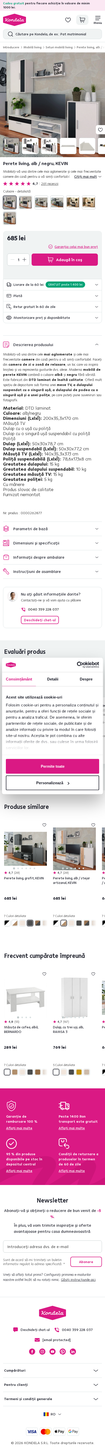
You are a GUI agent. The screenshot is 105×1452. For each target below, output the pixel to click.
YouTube (52, 1352)
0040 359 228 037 (43, 609)
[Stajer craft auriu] (79, 1072)
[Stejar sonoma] (88, 202)
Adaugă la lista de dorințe (100, 129)
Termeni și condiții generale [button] (28, 1399)
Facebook (32, 1352)
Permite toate (52, 766)
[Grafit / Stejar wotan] (73, 202)
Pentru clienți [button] (16, 1384)
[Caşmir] (41, 202)
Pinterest (63, 1352)
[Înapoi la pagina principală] (14, 20)
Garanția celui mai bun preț (76, 247)
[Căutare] (9, 34)
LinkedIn (73, 1352)
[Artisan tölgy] (15, 1072)
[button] (52, 284)
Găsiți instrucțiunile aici (78, 1279)
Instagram (42, 1352)
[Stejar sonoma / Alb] (9, 218)
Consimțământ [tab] (19, 679)
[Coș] (82, 20)
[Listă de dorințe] (68, 20)
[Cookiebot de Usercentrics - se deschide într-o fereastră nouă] (77, 665)
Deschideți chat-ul (40, 620)
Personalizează (49, 783)
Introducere (11, 47)
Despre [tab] (86, 679)
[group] (52, 104)
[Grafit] (57, 202)
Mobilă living (32, 47)
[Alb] (7, 1072)
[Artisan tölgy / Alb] (25, 202)
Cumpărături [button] (14, 1370)
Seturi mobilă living (59, 47)
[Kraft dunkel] (38, 1072)
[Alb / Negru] (9, 202)
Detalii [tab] (53, 679)
